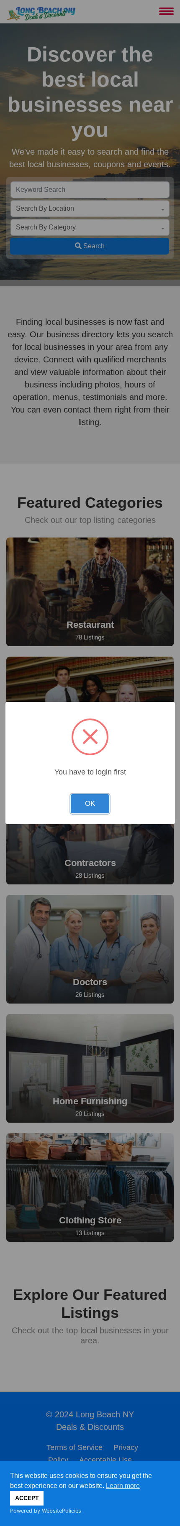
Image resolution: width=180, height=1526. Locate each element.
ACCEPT (27, 1498)
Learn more (123, 1485)
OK (90, 804)
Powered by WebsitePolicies (45, 1511)
